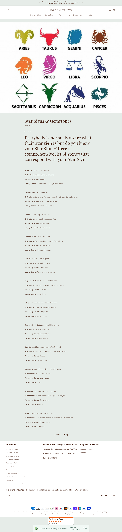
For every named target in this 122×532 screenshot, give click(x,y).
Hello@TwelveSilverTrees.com (62, 453)
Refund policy (35, 514)
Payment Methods (13, 459)
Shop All (83, 452)
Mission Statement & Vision (16, 477)
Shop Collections (86, 449)
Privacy (9, 470)
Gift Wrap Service (12, 456)
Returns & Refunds (13, 463)
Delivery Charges (12, 452)
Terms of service (57, 514)
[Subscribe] (39, 495)
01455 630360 (54, 458)
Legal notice (95, 514)
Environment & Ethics (14, 473)
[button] (8, 10)
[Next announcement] (82, 3)
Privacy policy (45, 514)
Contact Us (10, 466)
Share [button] (29, 131)
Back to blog (62, 435)
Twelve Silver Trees (24, 512)
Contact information (82, 514)
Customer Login (12, 449)
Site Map (9, 480)
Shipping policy (69, 514)
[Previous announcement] (39, 3)
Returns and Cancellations (16, 484)
